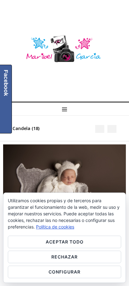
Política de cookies (55, 226)
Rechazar (64, 256)
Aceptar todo (65, 241)
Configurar (64, 271)
